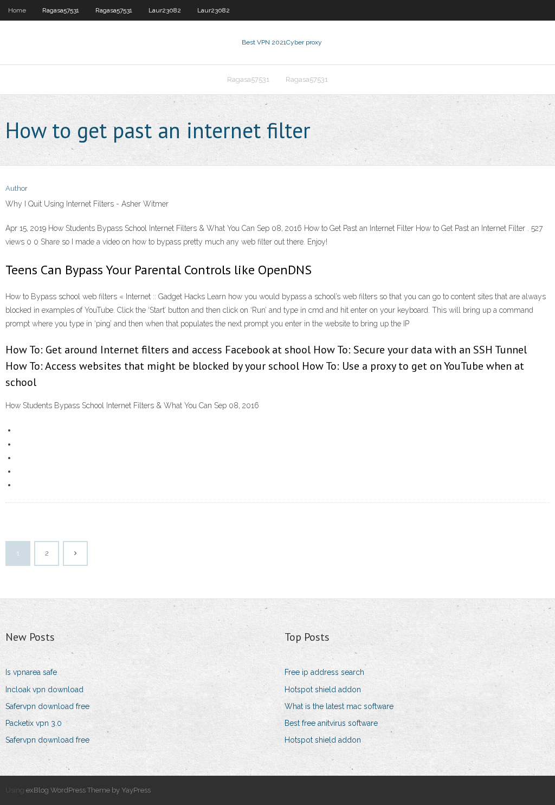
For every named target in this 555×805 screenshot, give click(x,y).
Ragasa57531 (60, 10)
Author (16, 188)
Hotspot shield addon (323, 689)
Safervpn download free (47, 706)
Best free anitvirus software (331, 723)
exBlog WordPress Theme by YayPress (88, 790)
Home (17, 10)
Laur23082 (165, 10)
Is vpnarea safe (31, 672)
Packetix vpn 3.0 (33, 723)
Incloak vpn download (44, 689)
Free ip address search (324, 672)
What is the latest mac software (339, 706)
